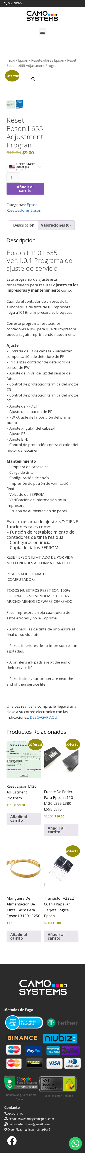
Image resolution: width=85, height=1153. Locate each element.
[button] (42, 31)
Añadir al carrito (25, 188)
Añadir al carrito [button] (18, 818)
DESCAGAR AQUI (44, 717)
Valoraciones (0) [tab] (56, 225)
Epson (23, 60)
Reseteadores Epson (47, 60)
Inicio (11, 60)
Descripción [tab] (23, 225)
